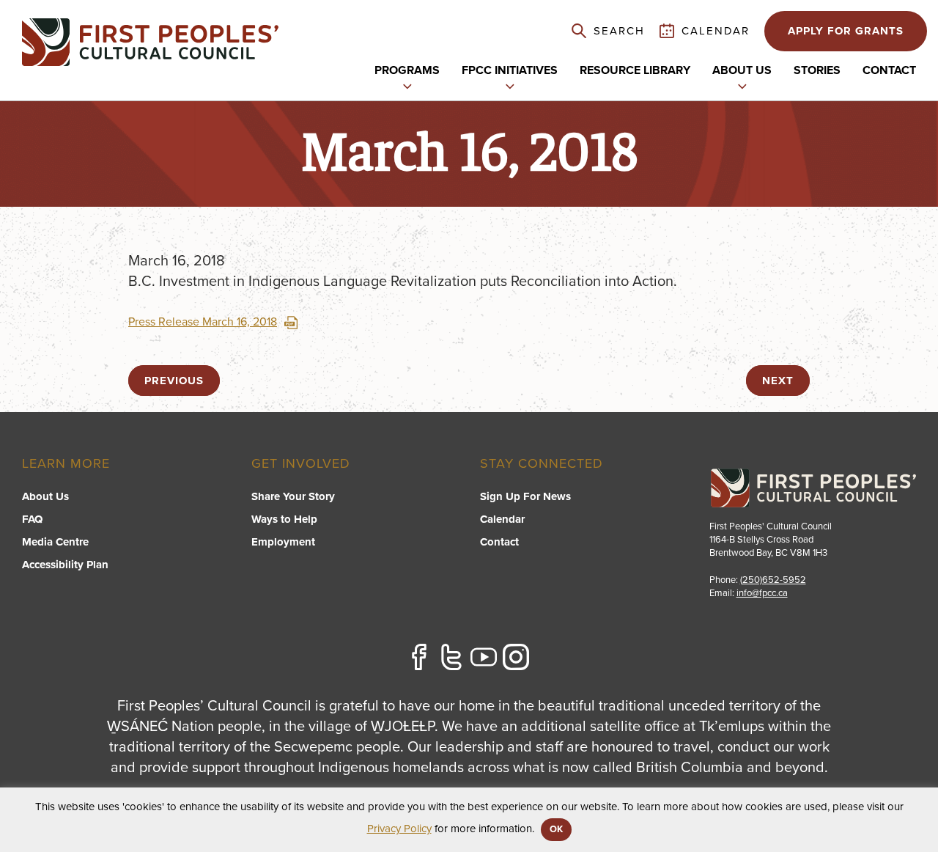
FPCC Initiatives (510, 70)
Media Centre (55, 541)
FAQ (32, 519)
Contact (889, 70)
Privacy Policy (399, 828)
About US (742, 70)
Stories (817, 70)
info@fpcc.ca (762, 593)
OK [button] (556, 829)
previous (174, 380)
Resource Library (635, 70)
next (778, 380)
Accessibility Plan (65, 564)
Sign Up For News (525, 496)
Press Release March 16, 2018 (202, 322)
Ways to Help (284, 519)
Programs (407, 70)
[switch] (407, 85)
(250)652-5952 (773, 580)
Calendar (502, 519)
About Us (45, 496)
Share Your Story (293, 496)
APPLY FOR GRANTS (846, 30)
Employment (283, 541)
